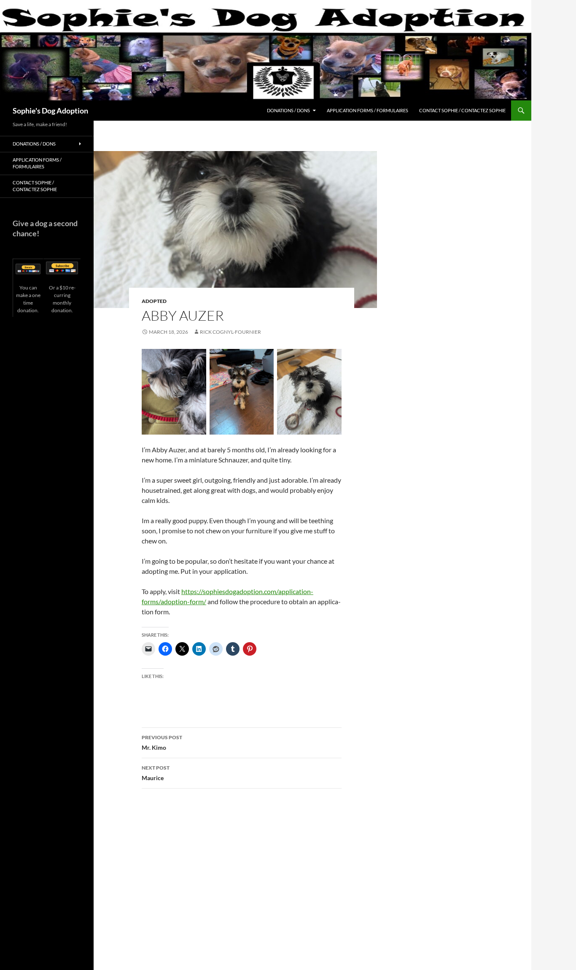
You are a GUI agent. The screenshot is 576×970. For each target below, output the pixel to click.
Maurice (156, 773)
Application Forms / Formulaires (367, 110)
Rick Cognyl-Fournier (230, 332)
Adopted (154, 301)
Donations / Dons (288, 110)
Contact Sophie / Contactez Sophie (462, 110)
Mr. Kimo (162, 742)
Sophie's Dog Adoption (50, 110)
